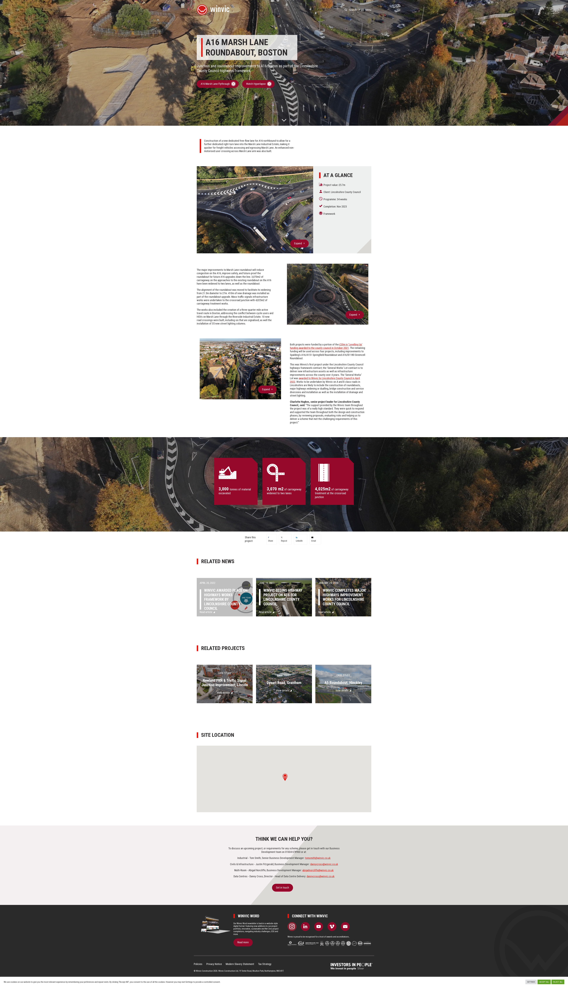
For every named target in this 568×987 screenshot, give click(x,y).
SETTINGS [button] (531, 982)
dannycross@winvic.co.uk (324, 864)
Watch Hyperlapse (256, 83)
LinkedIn (299, 541)
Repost (284, 541)
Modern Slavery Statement (240, 964)
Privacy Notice (214, 964)
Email (313, 541)
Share (270, 541)
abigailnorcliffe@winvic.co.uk (318, 870)
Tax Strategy (264, 964)
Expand (298, 243)
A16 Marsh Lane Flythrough (215, 83)
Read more (243, 942)
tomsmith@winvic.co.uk (317, 858)
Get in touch (282, 887)
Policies (198, 964)
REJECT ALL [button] (558, 982)
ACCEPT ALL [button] (544, 982)
